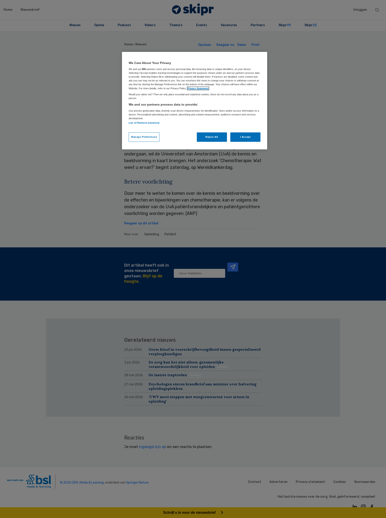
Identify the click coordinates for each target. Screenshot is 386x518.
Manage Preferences (144, 137)
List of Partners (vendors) (144, 122)
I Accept (245, 137)
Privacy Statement (198, 88)
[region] (194, 100)
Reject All (212, 137)
